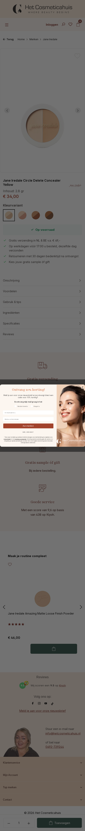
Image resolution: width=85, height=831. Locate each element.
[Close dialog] (82, 386)
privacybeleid (7, 438)
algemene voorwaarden (20, 438)
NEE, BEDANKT (28, 432)
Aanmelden (28, 426)
